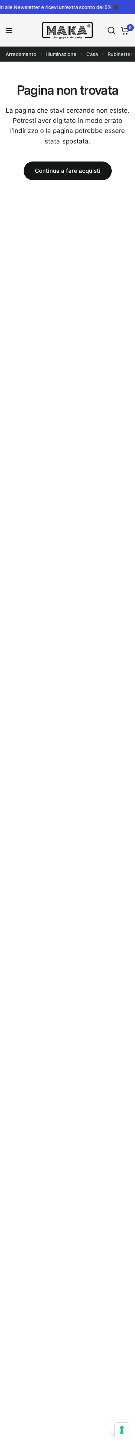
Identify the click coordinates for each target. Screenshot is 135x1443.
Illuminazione (61, 54)
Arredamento (21, 54)
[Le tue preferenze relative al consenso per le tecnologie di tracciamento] (122, 1430)
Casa (92, 54)
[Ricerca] (111, 30)
